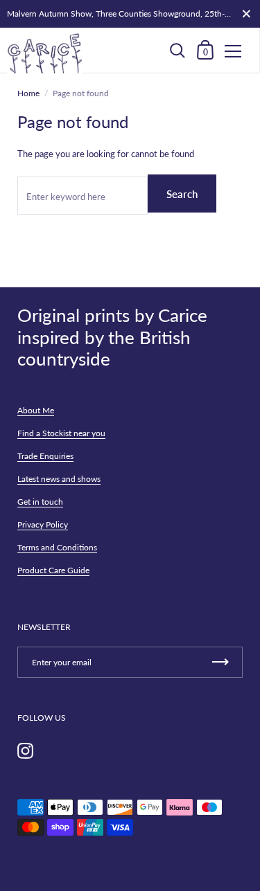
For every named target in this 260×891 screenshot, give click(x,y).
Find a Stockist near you (61, 433)
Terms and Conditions (57, 547)
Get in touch (40, 501)
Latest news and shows (59, 479)
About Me (35, 410)
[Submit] (220, 662)
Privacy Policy (42, 524)
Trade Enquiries (45, 456)
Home (28, 93)
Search (182, 194)
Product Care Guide (53, 570)
